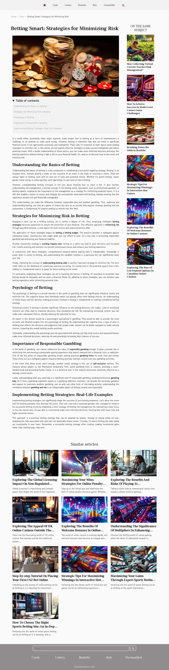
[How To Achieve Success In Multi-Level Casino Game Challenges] (140, 87)
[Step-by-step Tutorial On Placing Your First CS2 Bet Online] (35, 559)
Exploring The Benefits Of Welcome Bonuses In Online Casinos (140, 230)
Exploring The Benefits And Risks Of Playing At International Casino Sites (130, 484)
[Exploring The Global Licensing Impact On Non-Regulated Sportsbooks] (35, 462)
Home (13, 16)
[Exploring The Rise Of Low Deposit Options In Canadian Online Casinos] (140, 251)
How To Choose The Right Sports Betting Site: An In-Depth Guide (34, 627)
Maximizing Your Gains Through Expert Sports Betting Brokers (132, 580)
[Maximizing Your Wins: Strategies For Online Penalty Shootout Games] (84, 462)
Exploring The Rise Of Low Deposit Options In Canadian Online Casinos (140, 272)
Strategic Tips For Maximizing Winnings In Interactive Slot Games (139, 189)
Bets (95, 5)
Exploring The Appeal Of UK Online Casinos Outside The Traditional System (32, 530)
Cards (55, 5)
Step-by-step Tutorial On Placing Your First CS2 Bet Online (35, 578)
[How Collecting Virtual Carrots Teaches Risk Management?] (140, 47)
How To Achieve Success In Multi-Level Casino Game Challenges (140, 108)
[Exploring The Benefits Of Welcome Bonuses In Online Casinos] (140, 211)
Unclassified (109, 5)
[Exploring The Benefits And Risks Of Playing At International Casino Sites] (134, 462)
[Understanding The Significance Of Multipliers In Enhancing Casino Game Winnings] (134, 509)
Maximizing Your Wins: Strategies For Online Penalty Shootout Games (82, 484)
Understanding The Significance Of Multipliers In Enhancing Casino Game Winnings (133, 530)
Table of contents (27, 100)
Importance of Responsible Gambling (30, 122)
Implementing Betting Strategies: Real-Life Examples (38, 128)
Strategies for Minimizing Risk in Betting (32, 111)
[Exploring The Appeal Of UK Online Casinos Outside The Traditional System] (35, 509)
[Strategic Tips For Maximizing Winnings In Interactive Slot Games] (140, 168)
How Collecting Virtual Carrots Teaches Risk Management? (140, 67)
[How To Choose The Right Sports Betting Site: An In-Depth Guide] (35, 605)
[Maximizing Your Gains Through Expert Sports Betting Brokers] (134, 559)
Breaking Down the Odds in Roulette (138, 149)
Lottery (68, 5)
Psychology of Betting (24, 117)
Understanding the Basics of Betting (30, 106)
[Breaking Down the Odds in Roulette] (140, 130)
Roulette (82, 5)
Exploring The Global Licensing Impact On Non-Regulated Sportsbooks (34, 484)
